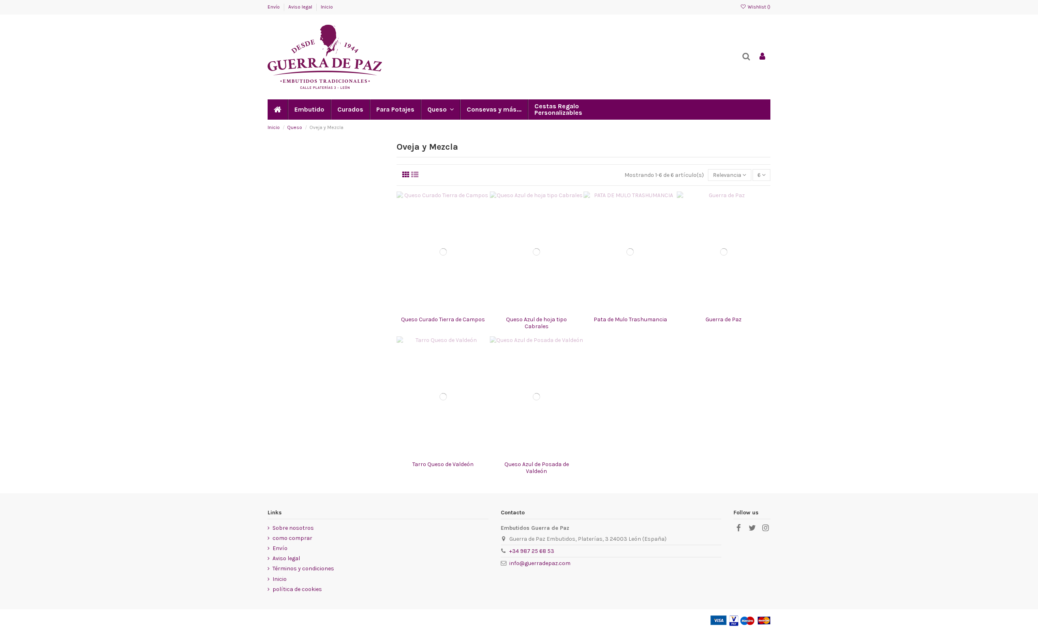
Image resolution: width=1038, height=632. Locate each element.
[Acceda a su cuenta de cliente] (762, 57)
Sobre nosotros (293, 528)
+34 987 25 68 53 (531, 551)
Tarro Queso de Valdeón (443, 464)
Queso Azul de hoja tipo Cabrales (536, 323)
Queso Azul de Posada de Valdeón (536, 468)
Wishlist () (758, 7)
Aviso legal (300, 7)
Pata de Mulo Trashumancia (630, 319)
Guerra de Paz (724, 319)
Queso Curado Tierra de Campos (443, 319)
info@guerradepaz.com (539, 563)
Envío (274, 7)
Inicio (327, 7)
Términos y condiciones (303, 568)
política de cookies (297, 589)
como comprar (292, 538)
